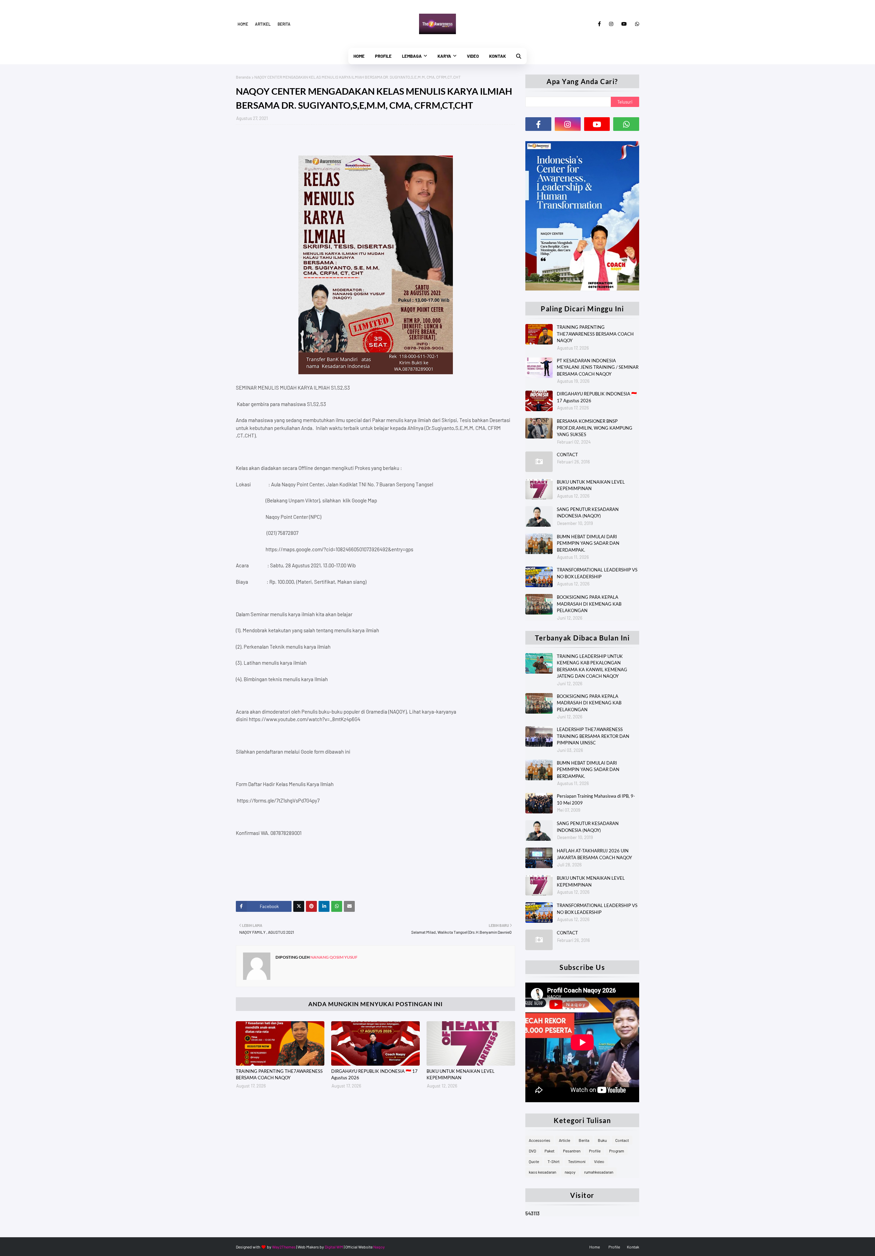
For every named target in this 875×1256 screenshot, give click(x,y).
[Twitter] (298, 906)
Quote (534, 1161)
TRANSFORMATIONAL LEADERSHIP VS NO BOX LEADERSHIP (597, 573)
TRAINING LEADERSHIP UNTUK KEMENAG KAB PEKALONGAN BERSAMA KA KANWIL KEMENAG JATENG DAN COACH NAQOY (592, 666)
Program (616, 1150)
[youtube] (624, 24)
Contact (622, 1140)
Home (243, 24)
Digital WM (334, 1246)
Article (564, 1140)
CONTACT (567, 454)
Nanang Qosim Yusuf (334, 957)
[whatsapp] (636, 24)
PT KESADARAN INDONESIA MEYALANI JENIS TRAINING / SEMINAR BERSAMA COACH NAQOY (597, 367)
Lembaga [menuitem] (412, 56)
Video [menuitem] (473, 56)
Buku (602, 1140)
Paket (549, 1150)
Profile (595, 1150)
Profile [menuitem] (383, 56)
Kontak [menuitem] (497, 56)
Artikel (263, 24)
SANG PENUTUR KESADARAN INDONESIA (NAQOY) (588, 513)
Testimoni (576, 1161)
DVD (532, 1150)
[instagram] (611, 24)
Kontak (633, 1246)
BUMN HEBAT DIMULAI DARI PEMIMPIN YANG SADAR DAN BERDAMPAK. (588, 543)
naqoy (570, 1172)
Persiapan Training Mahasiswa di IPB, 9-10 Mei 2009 (596, 799)
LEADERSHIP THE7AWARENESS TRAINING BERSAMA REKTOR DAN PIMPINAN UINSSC (593, 736)
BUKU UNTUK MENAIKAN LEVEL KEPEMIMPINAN (461, 1074)
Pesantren (571, 1150)
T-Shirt (554, 1161)
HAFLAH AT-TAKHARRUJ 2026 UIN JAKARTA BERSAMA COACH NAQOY (594, 854)
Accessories (539, 1140)
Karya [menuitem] (444, 56)
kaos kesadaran (542, 1172)
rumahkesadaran (598, 1172)
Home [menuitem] (359, 56)
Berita (284, 24)
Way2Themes (284, 1246)
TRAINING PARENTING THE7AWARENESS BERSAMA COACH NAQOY (279, 1074)
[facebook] (599, 24)
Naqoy (379, 1246)
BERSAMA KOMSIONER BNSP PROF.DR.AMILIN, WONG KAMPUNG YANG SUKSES (594, 427)
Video (599, 1161)
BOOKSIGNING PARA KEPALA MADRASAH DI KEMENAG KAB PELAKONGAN (589, 603)
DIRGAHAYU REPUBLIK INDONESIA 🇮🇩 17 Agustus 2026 (374, 1074)
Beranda (243, 77)
